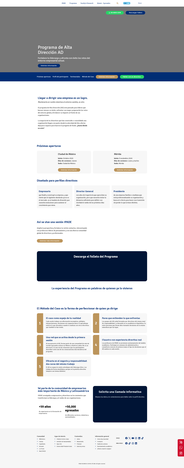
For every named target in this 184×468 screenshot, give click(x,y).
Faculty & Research (87, 3)
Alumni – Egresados (103, 3)
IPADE (64, 3)
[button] (117, 3)
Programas (73, 3)
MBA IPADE (119, 443)
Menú (140, 3)
